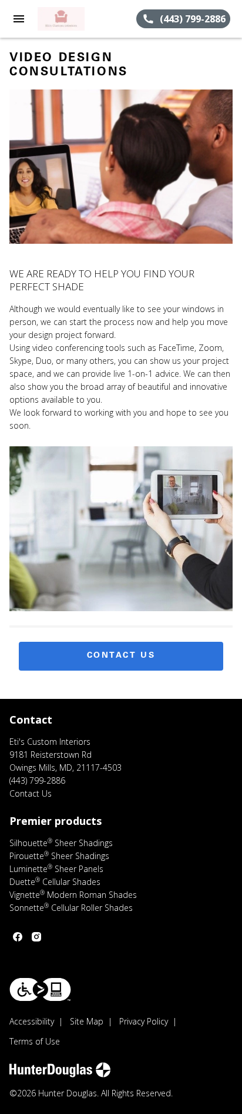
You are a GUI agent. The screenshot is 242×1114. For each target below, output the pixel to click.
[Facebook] (17, 937)
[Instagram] (36, 937)
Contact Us (121, 656)
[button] (19, 19)
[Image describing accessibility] (40, 989)
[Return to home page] (73, 19)
